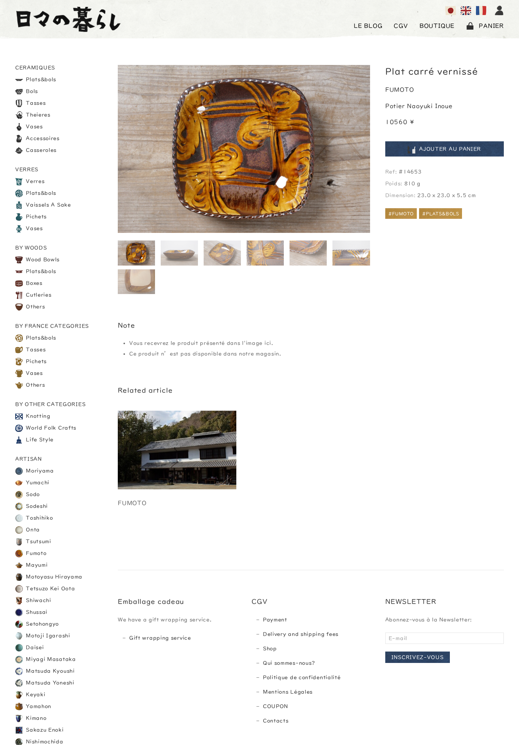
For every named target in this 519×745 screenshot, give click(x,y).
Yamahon (38, 706)
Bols (31, 91)
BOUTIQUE (436, 26)
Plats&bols (40, 79)
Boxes (33, 283)
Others (34, 306)
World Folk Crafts (50, 427)
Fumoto (35, 553)
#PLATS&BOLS (440, 214)
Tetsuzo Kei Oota (49, 588)
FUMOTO (399, 90)
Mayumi (36, 565)
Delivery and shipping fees (301, 634)
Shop (270, 648)
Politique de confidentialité (302, 677)
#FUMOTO (401, 214)
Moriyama (39, 470)
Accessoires (42, 138)
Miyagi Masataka (50, 659)
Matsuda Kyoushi (49, 671)
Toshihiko (38, 517)
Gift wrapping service (160, 638)
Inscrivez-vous (417, 657)
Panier (491, 26)
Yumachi (37, 482)
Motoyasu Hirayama (53, 576)
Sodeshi (36, 506)
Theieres (37, 114)
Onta (32, 529)
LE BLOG (368, 26)
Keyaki (35, 694)
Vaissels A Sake (47, 204)
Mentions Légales (288, 691)
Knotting (37, 416)
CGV (401, 26)
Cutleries (38, 294)
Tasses (35, 103)
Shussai (36, 612)
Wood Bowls (42, 259)
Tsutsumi (37, 541)
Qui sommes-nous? (289, 663)
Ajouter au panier (450, 149)
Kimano (35, 718)
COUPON (275, 706)
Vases (33, 126)
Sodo (32, 494)
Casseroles (40, 150)
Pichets (35, 216)
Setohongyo (41, 623)
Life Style (39, 439)
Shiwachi (37, 600)
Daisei (34, 647)
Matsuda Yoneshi (49, 682)
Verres (34, 181)
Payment (275, 619)
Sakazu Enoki (44, 729)
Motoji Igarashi (47, 635)
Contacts (276, 720)
